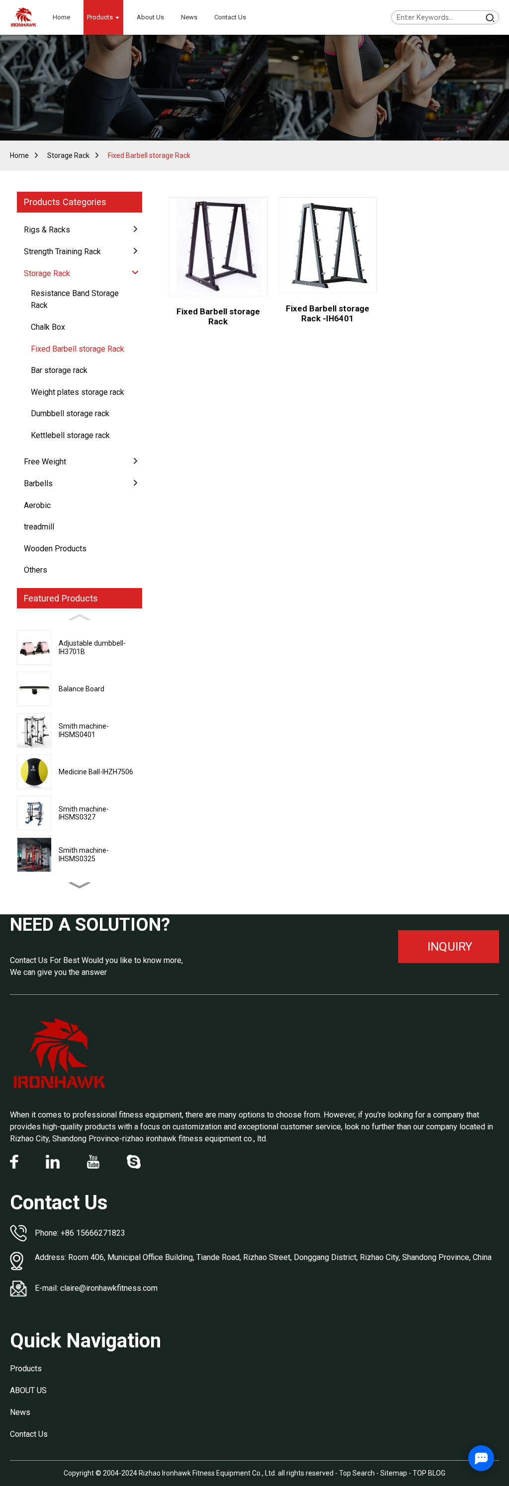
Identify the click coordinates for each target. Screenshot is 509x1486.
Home (19, 155)
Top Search (357, 1473)
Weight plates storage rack (77, 392)
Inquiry (449, 947)
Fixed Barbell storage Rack (149, 155)
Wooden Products (55, 548)
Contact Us (29, 1434)
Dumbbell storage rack (70, 413)
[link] (59, 1054)
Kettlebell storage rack (70, 435)
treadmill (39, 526)
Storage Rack (68, 155)
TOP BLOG (429, 1473)
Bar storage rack (59, 370)
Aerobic (37, 505)
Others (35, 570)
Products (26, 1368)
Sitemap (393, 1473)
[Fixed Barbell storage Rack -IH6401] (328, 245)
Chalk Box (48, 327)
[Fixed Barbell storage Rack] (218, 246)
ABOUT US (28, 1390)
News (20, 1412)
